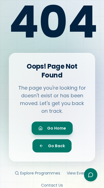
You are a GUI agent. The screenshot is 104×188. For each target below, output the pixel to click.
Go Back (56, 146)
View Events (78, 173)
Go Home (56, 128)
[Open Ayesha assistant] (90, 174)
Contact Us (52, 185)
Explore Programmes (40, 173)
